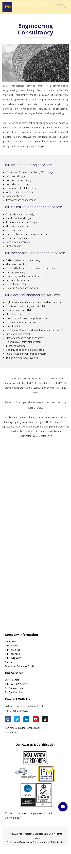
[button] (63, 806)
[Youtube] (36, 719)
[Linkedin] (26, 719)
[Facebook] (8, 719)
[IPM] (7, 7)
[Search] (65, 7)
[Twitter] (17, 719)
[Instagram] (45, 719)
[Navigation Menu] (59, 7)
